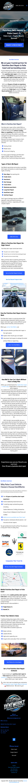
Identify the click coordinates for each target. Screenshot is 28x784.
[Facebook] (14, 739)
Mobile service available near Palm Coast (14, 517)
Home (14, 766)
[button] (26, 5)
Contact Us (14, 772)
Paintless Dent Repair (14, 767)
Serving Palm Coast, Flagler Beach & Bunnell (15, 684)
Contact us (4, 677)
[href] (14, 579)
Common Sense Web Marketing (18, 781)
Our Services (14, 769)
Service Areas (14, 771)
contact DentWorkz (12, 327)
